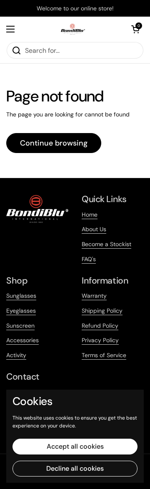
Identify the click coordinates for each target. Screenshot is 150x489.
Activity (16, 355)
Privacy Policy (100, 340)
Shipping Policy (102, 310)
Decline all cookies (75, 468)
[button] (135, 29)
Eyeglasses (21, 310)
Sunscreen (20, 325)
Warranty (94, 295)
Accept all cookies (75, 446)
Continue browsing (54, 143)
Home (90, 214)
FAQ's (89, 259)
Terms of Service (104, 355)
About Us (94, 229)
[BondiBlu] (73, 29)
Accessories (22, 340)
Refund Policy (100, 325)
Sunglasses (21, 295)
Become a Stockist (106, 244)
